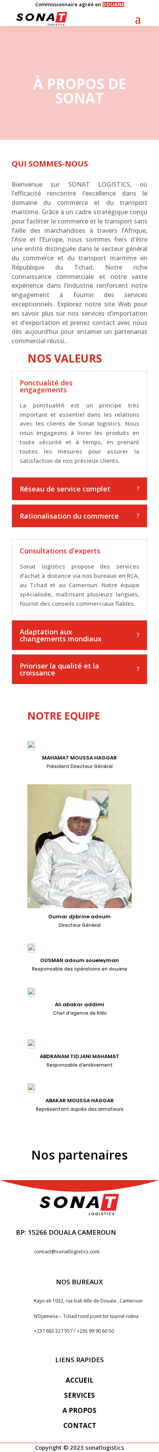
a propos (79, 1410)
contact (79, 1425)
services (79, 1395)
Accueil (79, 1380)
